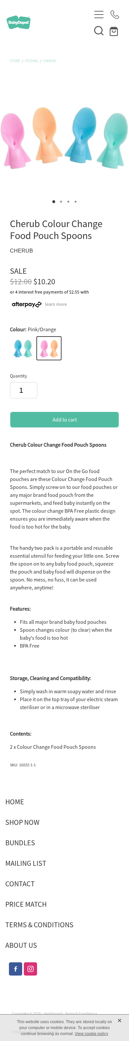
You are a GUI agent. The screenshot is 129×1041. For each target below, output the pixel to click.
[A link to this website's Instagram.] (30, 969)
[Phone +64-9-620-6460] (115, 14)
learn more (56, 304)
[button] (99, 30)
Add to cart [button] (65, 420)
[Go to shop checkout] (115, 30)
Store (15, 61)
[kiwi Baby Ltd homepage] (49, 22)
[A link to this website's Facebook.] (15, 969)
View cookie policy (91, 1033)
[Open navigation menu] (99, 14)
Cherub (49, 61)
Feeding (31, 61)
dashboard (53, 1013)
